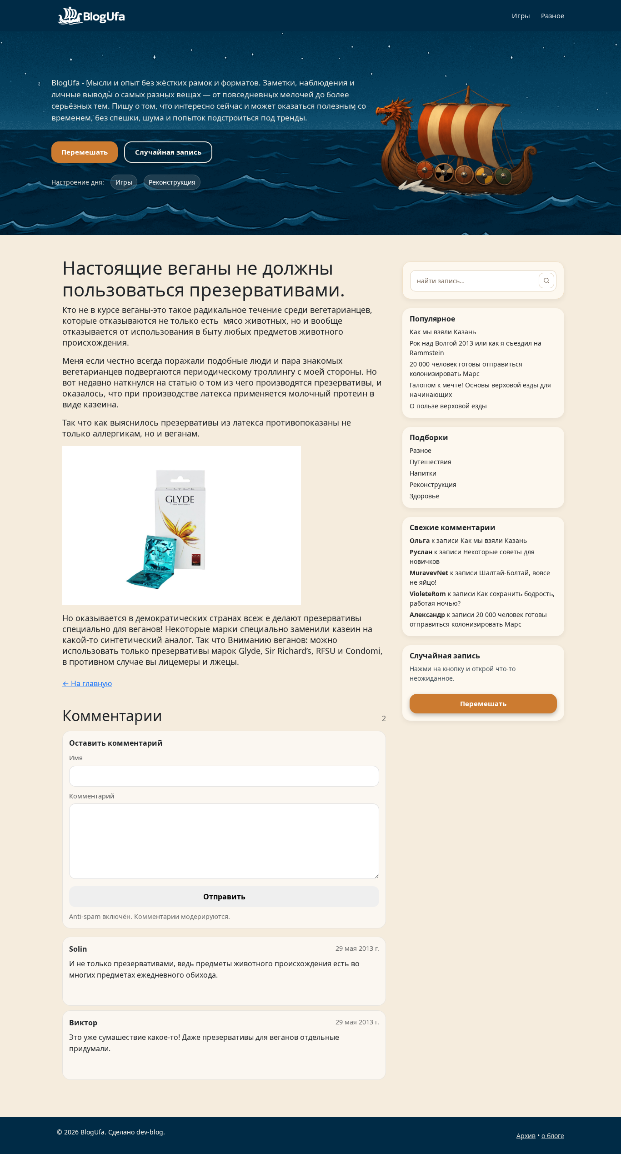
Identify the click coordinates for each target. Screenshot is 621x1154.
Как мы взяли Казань (443, 331)
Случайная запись (168, 151)
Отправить (224, 897)
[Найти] (546, 280)
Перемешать (84, 151)
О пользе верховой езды (448, 405)
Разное (552, 15)
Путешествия (430, 461)
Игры (521, 15)
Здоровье (424, 496)
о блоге (552, 1135)
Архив (526, 1135)
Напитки (423, 473)
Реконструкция (172, 182)
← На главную (87, 683)
